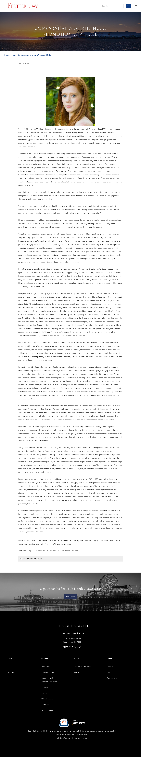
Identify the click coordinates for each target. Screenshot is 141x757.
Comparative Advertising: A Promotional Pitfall (35, 55)
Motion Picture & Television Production (49, 680)
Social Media (45, 666)
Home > (7, 55)
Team (10, 658)
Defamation (45, 704)
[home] (23, 6)
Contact (110, 666)
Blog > (14, 55)
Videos (76, 672)
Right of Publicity (47, 672)
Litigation (44, 693)
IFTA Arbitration (47, 699)
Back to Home (112, 678)
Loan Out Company (48, 710)
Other (109, 658)
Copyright (44, 687)
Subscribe (70, 596)
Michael (11, 672)
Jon (9, 666)
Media (76, 658)
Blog (108, 672)
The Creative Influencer (82, 666)
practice (44, 658)
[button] (136, 6)
